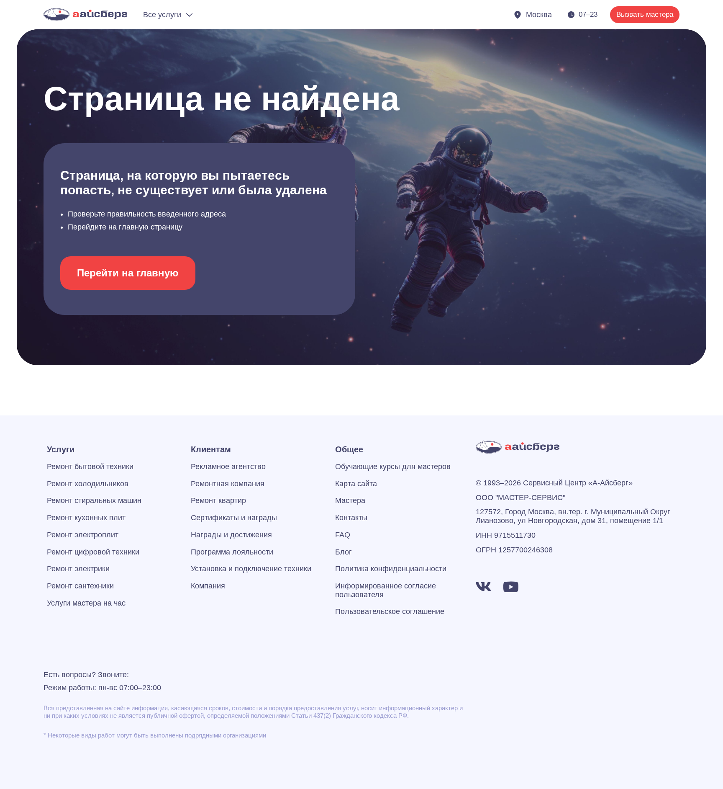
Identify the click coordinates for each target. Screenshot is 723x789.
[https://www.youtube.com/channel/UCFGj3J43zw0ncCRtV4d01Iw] (510, 586)
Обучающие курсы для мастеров (393, 466)
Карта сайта (356, 484)
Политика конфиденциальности (390, 569)
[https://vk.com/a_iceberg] (483, 586)
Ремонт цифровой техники (93, 552)
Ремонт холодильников (87, 484)
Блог (343, 552)
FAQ (342, 535)
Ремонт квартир (218, 500)
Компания (208, 586)
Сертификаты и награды (234, 517)
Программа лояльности (232, 552)
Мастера (350, 500)
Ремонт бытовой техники (90, 466)
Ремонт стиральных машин (94, 500)
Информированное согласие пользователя (385, 590)
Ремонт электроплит (82, 535)
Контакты (351, 517)
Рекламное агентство (228, 466)
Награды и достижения (231, 535)
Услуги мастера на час (86, 603)
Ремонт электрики (78, 569)
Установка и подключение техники (251, 569)
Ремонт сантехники (80, 586)
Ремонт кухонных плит (86, 517)
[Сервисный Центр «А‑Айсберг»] (85, 14)
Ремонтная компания (227, 484)
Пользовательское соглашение (389, 611)
